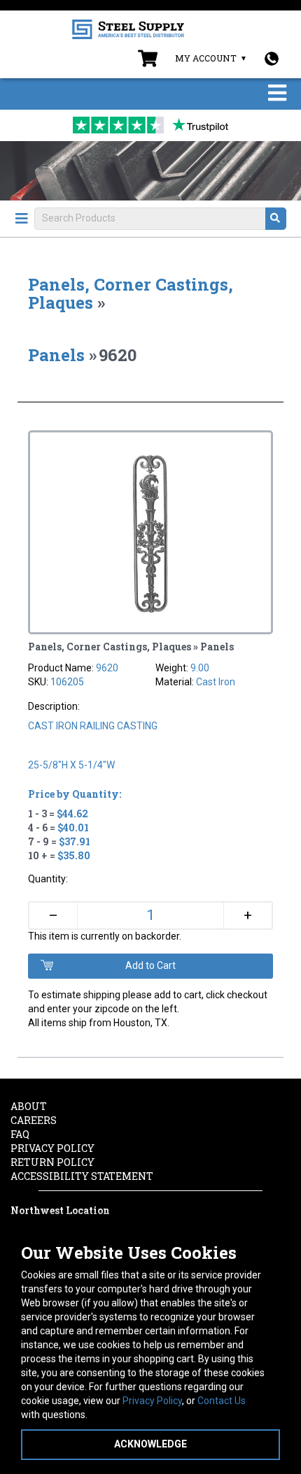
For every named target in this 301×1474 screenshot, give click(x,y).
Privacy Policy (152, 1400)
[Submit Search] (275, 218)
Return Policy (52, 1162)
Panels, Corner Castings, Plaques (130, 293)
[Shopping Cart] (148, 61)
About (28, 1106)
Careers (33, 1120)
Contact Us (221, 1400)
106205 (67, 681)
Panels (56, 355)
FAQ (19, 1134)
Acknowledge (150, 1444)
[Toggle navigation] (277, 94)
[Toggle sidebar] (21, 218)
